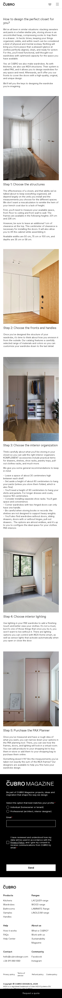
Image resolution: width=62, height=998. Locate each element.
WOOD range (38, 904)
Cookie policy (51, 974)
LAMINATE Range (40, 908)
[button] (57, 4)
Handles (7, 916)
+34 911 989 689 (11, 961)
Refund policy (38, 974)
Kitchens (7, 900)
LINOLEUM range (40, 912)
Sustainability (38, 938)
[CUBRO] (9, 4)
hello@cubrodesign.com (15, 956)
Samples (7, 912)
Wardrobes (8, 904)
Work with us (38, 934)
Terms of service (21, 974)
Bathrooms (9, 908)
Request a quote (31, 993)
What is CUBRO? (39, 930)
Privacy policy (9, 974)
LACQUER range (39, 900)
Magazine (36, 942)
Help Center (9, 938)
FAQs (6, 934)
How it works (10, 930)
